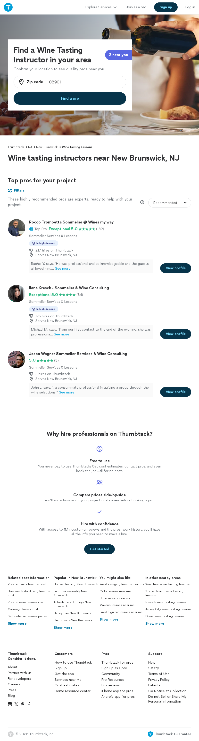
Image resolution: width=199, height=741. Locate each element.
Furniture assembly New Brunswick (70, 593)
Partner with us (20, 673)
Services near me (68, 680)
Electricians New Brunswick (73, 620)
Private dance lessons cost (27, 584)
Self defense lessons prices (27, 616)
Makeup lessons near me (117, 605)
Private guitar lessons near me (121, 612)
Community (110, 674)
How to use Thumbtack (73, 662)
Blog (11, 696)
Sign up (61, 668)
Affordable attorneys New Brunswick (72, 604)
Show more (17, 624)
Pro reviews (110, 685)
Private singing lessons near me (122, 584)
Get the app (64, 674)
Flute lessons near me (115, 598)
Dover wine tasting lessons (164, 616)
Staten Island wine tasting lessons (164, 593)
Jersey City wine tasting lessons (168, 609)
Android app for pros (118, 697)
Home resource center (73, 691)
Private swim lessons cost (26, 602)
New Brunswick (47, 147)
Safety (153, 668)
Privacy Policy (158, 680)
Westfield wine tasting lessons (167, 584)
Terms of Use (158, 674)
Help (152, 662)
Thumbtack (16, 147)
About (12, 667)
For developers (19, 679)
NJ (30, 147)
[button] (38, 229)
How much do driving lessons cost (29, 593)
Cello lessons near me (115, 591)
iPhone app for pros (117, 691)
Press (12, 690)
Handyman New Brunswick (72, 613)
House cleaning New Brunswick (76, 584)
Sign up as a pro (114, 668)
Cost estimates (67, 685)
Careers (14, 684)
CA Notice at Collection (167, 691)
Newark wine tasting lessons (165, 602)
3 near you (118, 54)
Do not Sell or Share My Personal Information (167, 699)
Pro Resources (112, 680)
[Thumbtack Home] (8, 7)
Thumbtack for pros (117, 662)
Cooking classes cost (23, 609)
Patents (154, 685)
